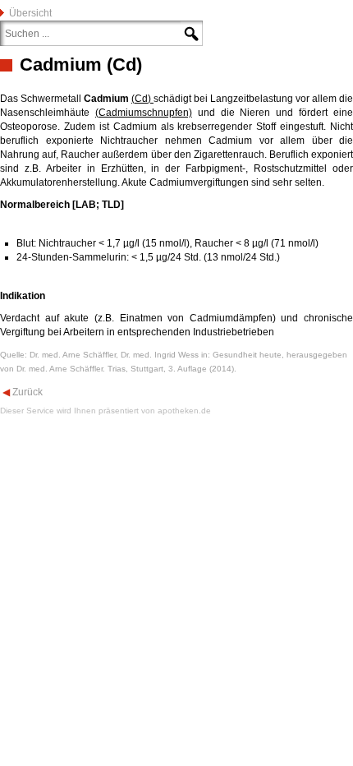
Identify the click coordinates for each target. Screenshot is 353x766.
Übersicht (30, 13)
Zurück (26, 392)
